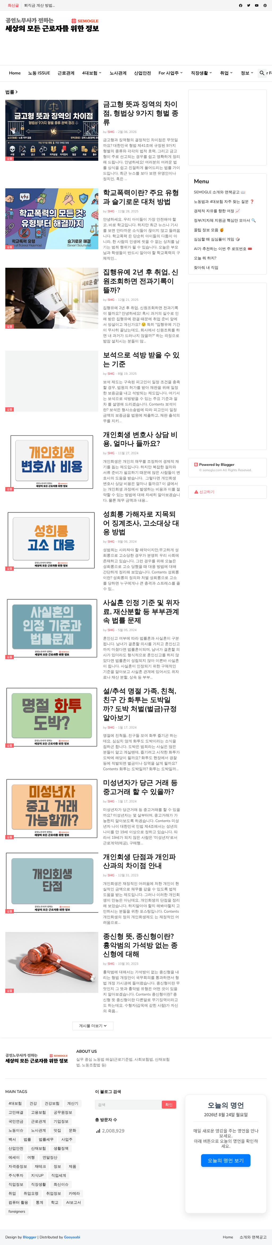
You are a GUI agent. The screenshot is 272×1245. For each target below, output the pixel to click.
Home (15, 73)
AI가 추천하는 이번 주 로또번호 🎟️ (223, 248)
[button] (262, 73)
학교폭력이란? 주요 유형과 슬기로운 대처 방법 (141, 197)
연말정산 (49, 1157)
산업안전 (142, 73)
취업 (224, 73)
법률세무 (46, 1139)
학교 (54, 1202)
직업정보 (15, 1184)
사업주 (67, 1139)
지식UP (37, 1175)
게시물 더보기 (91, 1025)
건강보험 (52, 1103)
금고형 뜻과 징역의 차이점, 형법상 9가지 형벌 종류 (140, 113)
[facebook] (240, 5)
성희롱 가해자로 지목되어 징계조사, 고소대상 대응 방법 (141, 523)
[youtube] (257, 5)
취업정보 (53, 1193)
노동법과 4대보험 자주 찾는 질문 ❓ (224, 201)
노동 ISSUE (39, 73)
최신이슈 (61, 1184)
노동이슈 (15, 1130)
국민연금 (15, 1121)
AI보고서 (73, 1202)
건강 (33, 1103)
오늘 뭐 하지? (205, 258)
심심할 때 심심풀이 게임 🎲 (217, 239)
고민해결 (15, 1112)
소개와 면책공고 (253, 1237)
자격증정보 (17, 1166)
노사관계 (118, 73)
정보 (245, 73)
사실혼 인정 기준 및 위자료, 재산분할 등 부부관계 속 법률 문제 (141, 611)
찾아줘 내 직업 (206, 267)
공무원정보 (63, 1112)
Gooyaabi (72, 1237)
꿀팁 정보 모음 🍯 (209, 230)
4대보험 (89, 73)
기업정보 (61, 1121)
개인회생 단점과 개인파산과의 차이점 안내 (139, 862)
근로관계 (66, 73)
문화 (72, 1130)
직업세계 (58, 1175)
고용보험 (38, 1112)
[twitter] (248, 5)
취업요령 (31, 1193)
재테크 (40, 1166)
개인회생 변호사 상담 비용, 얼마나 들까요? (140, 439)
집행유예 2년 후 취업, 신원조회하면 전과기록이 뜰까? (140, 281)
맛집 (57, 1130)
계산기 (72, 1103)
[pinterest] (265, 5)
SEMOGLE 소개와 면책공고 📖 (219, 192)
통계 (39, 1202)
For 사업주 (169, 73)
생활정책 (61, 1148)
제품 (72, 1166)
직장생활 (199, 73)
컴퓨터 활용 (18, 1202)
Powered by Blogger (216, 464)
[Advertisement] (102, 45)
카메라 (74, 1193)
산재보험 (38, 1148)
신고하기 (206, 491)
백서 (12, 1139)
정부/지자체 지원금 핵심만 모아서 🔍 (225, 220)
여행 (31, 1157)
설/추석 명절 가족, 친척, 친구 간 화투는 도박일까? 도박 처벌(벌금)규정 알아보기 (140, 704)
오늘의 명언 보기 (226, 1160)
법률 (27, 1139)
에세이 (14, 1157)
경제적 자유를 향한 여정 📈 (217, 210)
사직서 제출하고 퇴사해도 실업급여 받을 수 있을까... (67, 5)
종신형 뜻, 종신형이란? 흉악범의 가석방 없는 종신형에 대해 (140, 945)
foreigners (16, 1211)
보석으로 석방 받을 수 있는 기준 (141, 360)
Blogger (29, 1237)
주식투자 (15, 1175)
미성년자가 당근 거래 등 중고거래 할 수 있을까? (140, 787)
